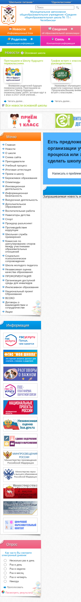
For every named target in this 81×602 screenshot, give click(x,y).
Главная (10, 144)
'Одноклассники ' (61, 2)
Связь (61, 41)
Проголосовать (15, 587)
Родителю (20, 41)
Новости (20, 31)
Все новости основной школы (26, 105)
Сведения (60, 31)
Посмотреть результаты (19, 592)
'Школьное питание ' (21, 2)
